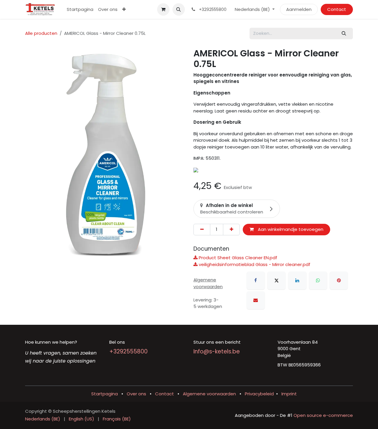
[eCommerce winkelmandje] (163, 9)
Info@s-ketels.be (216, 351)
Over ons (136, 394)
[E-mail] (256, 300)
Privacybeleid (259, 394)
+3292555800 (128, 351)
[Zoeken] (344, 33)
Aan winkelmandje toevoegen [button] (290, 229)
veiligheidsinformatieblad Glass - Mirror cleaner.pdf (254, 264)
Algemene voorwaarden (209, 394)
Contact (336, 9)
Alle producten (41, 33)
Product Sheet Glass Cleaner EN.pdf (237, 258)
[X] (276, 280)
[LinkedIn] (297, 280)
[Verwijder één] (201, 229)
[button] (178, 9)
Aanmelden (299, 9)
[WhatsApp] (318, 280)
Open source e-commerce (323, 415)
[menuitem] (80, 9)
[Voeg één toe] (231, 229)
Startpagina (104, 394)
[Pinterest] (339, 280)
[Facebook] (256, 280)
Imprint (289, 394)
